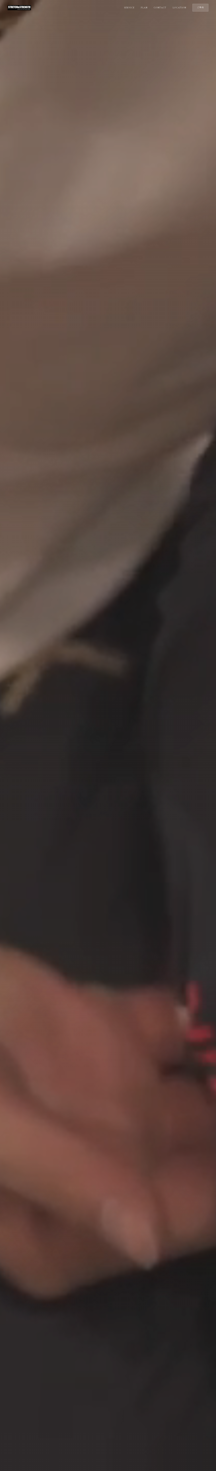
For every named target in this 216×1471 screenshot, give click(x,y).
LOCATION (179, 7)
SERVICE (129, 7)
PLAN (144, 7)
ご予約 (200, 7)
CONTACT (160, 7)
